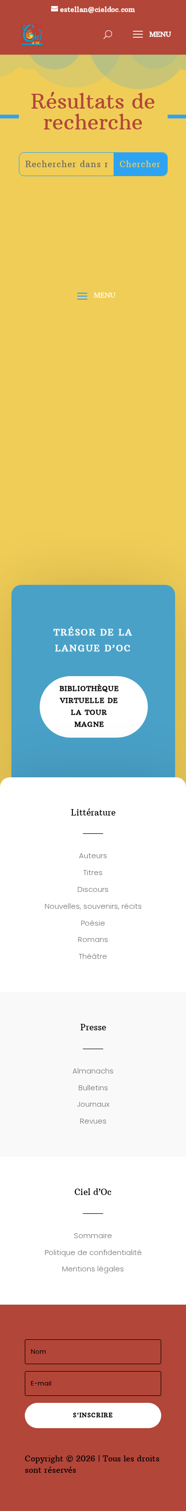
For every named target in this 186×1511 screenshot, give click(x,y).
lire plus (43, 407)
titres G (44, 380)
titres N (56, 481)
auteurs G (84, 380)
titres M (125, 380)
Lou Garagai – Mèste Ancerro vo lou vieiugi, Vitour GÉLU (92, 353)
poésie (130, 369)
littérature (49, 392)
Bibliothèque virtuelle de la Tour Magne (89, 706)
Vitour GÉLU (53, 369)
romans (98, 369)
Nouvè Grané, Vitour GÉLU (86, 459)
